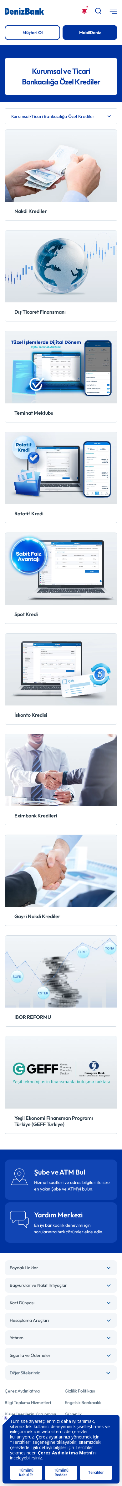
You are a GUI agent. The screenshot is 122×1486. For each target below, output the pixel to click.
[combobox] (61, 1372)
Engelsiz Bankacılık (83, 1402)
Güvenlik (73, 1414)
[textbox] (61, 1372)
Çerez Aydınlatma (22, 1391)
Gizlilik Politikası (80, 1391)
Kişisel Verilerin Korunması (30, 1414)
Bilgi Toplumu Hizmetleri (28, 1402)
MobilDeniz (90, 32)
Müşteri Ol (33, 32)
